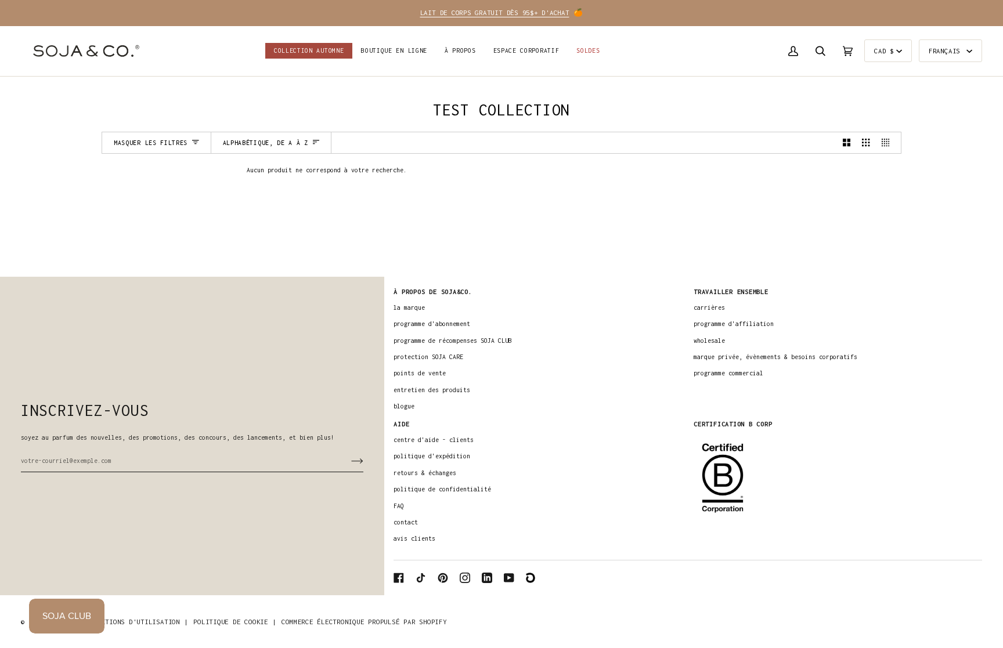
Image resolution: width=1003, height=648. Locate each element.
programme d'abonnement (432, 323)
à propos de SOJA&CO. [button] (433, 291)
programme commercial (728, 373)
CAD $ (884, 51)
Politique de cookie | (234, 621)
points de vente (420, 373)
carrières (709, 307)
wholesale (709, 340)
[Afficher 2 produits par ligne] (846, 142)
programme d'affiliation (734, 323)
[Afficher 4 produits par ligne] (888, 142)
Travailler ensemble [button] (731, 291)
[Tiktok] (421, 578)
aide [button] (401, 424)
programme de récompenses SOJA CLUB (453, 340)
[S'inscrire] (348, 460)
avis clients (414, 538)
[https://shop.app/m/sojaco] (531, 578)
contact (406, 522)
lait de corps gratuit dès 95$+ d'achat (494, 12)
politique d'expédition (432, 455)
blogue (404, 406)
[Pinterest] (443, 578)
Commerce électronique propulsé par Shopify (364, 621)
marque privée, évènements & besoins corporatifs (775, 356)
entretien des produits (432, 389)
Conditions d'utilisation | (136, 621)
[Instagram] (465, 578)
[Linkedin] (487, 578)
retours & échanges (425, 472)
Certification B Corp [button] (733, 424)
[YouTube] (509, 578)
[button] (394, 51)
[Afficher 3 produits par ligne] (865, 142)
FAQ (399, 505)
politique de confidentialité (442, 489)
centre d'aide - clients (434, 439)
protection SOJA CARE (428, 356)
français (946, 51)
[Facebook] (399, 578)
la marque (409, 307)
